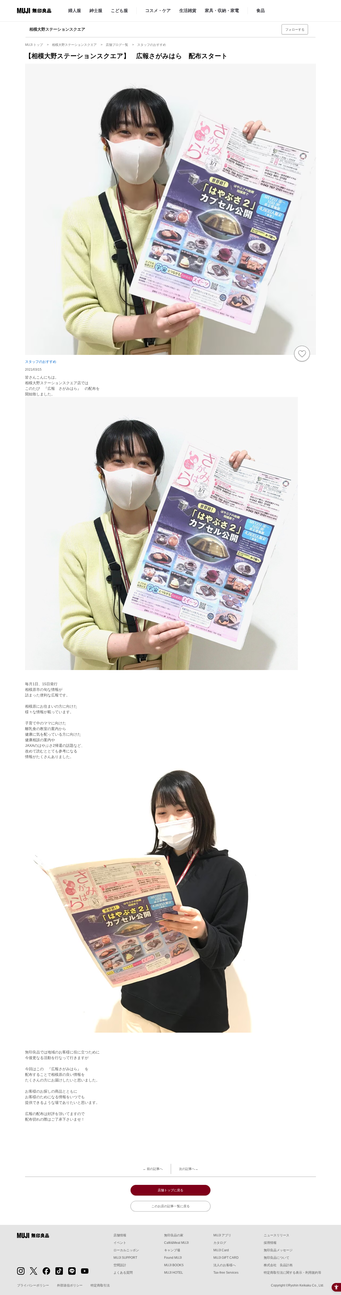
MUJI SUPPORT (125, 1258)
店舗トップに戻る (170, 1190)
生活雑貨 (187, 10)
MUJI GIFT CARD (226, 1258)
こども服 (119, 10)
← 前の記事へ (153, 1169)
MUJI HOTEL (173, 1272)
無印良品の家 (173, 1235)
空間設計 (119, 1265)
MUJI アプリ (222, 1235)
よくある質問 (123, 1272)
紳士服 (96, 10)
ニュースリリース (276, 1235)
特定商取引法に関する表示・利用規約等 (292, 1272)
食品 (260, 10)
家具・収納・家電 (222, 10)
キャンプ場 (172, 1250)
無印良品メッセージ (278, 1250)
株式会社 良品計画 (278, 1265)
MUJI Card (221, 1250)
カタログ (219, 1243)
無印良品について (276, 1258)
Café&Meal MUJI (176, 1243)
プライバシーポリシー (33, 1285)
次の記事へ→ (188, 1169)
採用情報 (270, 1243)
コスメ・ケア (158, 10)
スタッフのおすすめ (40, 362)
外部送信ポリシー (70, 1285)
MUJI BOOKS (174, 1265)
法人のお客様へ (224, 1265)
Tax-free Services (225, 1272)
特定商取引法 (100, 1285)
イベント (119, 1243)
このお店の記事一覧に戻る (170, 1206)
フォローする (295, 29)
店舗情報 (119, 1235)
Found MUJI (173, 1258)
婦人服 (74, 10)
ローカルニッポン (126, 1250)
